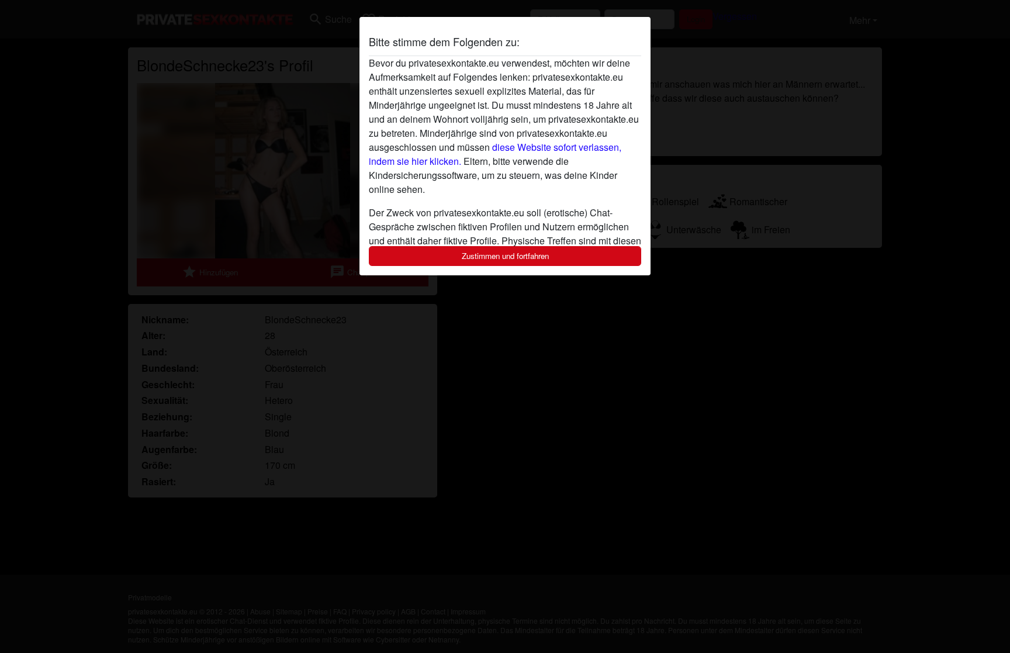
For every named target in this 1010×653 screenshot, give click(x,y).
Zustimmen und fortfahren (505, 255)
